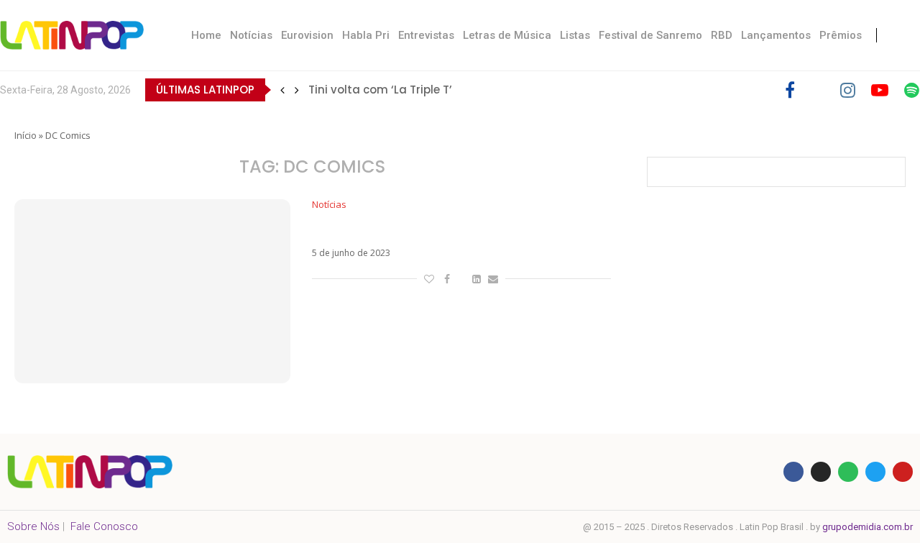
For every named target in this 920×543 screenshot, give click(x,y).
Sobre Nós (33, 526)
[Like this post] (429, 279)
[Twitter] (817, 90)
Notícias (251, 35)
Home (206, 35)
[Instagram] (848, 90)
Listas (575, 35)
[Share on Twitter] (461, 279)
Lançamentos (776, 35)
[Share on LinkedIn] (476, 279)
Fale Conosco (104, 526)
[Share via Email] (493, 279)
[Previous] (282, 89)
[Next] (297, 89)
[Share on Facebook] (447, 279)
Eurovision (307, 35)
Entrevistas (426, 35)
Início (25, 135)
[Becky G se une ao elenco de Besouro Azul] (152, 291)
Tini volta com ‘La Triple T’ (380, 89)
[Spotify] (911, 90)
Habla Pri (366, 35)
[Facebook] (790, 90)
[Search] (905, 35)
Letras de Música (507, 35)
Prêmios (840, 35)
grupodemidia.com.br (867, 526)
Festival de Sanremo (650, 35)
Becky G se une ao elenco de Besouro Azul (448, 229)
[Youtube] (879, 90)
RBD (721, 35)
